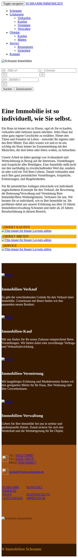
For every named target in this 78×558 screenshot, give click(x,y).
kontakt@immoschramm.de (26, 471)
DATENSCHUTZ (38, 494)
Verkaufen (24, 18)
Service (14, 43)
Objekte (15, 32)
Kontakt (15, 54)
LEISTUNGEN (12, 498)
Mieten (22, 39)
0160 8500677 (27, 462)
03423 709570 (24, 459)
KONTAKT (34, 487)
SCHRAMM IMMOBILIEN (44, 3)
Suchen (7, 89)
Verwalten (24, 29)
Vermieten (24, 25)
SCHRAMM (10, 487)
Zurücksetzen (24, 89)
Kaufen (22, 21)
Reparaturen (25, 47)
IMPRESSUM (36, 498)
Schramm (16, 10)
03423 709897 (24, 455)
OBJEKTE (9, 491)
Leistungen (17, 14)
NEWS (6, 494)
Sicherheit (24, 50)
